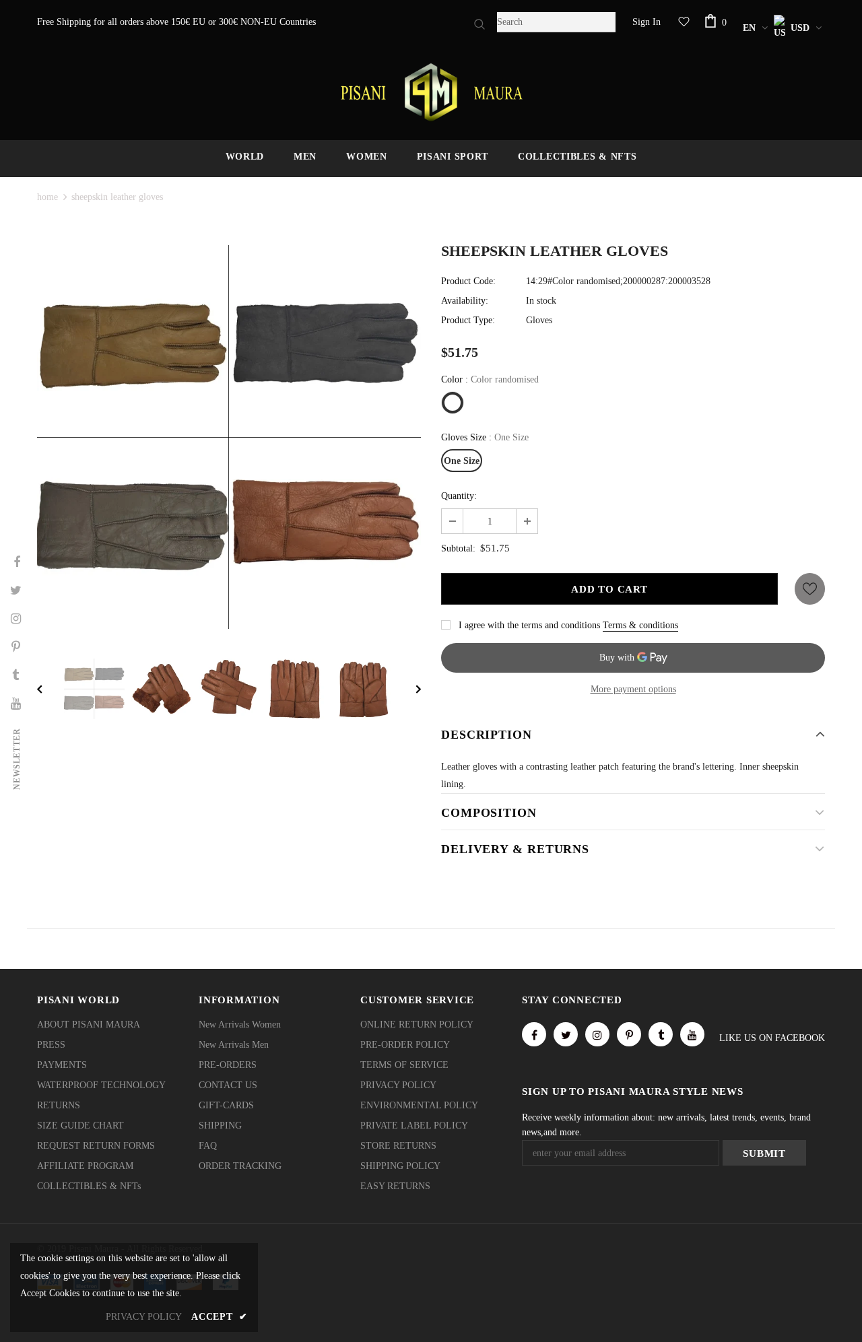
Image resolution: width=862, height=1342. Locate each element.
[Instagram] (597, 1034)
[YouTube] (692, 1034)
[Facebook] (534, 1034)
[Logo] (431, 92)
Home (47, 197)
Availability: (464, 301)
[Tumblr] (661, 1034)
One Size (461, 461)
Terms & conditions (640, 625)
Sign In (646, 22)
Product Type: (468, 320)
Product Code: (468, 281)
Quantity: (459, 496)
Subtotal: (458, 548)
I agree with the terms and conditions (529, 625)
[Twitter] (566, 1034)
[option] (229, 437)
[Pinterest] (629, 1034)
